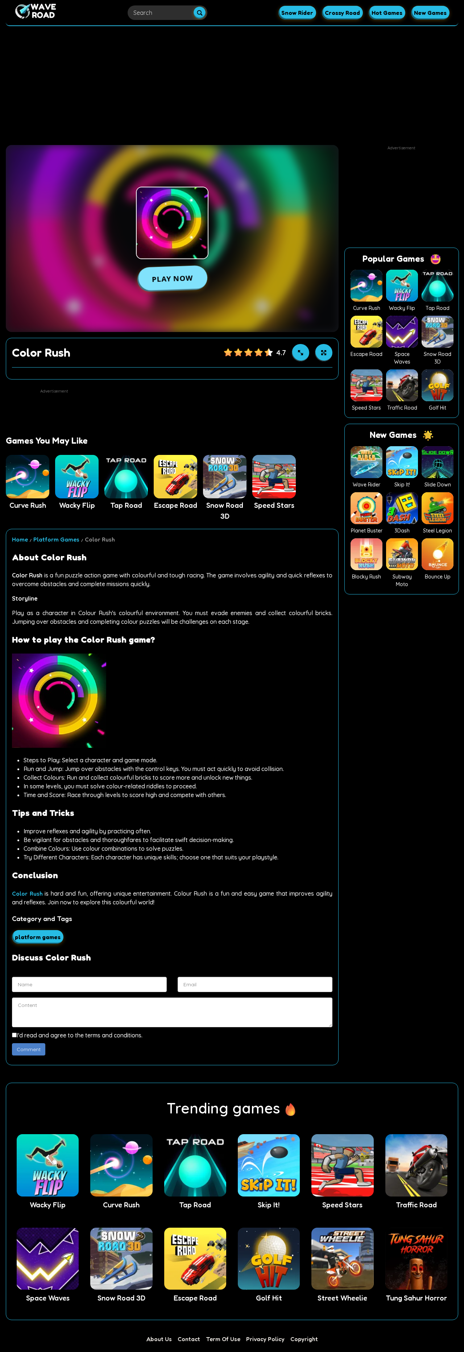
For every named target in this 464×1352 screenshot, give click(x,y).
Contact (189, 1339)
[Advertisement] (232, 82)
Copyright (304, 1339)
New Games (430, 12)
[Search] (200, 13)
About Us (159, 1339)
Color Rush (27, 893)
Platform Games (56, 539)
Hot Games (387, 12)
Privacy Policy (265, 1339)
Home (20, 539)
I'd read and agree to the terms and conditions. (79, 1035)
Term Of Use (223, 1339)
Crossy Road (342, 12)
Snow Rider (297, 12)
